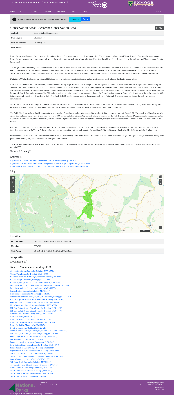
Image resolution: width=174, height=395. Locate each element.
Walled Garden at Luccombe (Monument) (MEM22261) (31, 368)
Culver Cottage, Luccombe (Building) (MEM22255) (30, 280)
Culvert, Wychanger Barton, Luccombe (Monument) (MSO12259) (35, 282)
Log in (158, 11)
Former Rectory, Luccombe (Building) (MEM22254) (30, 291)
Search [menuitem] (74, 11)
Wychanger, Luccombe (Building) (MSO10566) (28, 376)
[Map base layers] (12, 182)
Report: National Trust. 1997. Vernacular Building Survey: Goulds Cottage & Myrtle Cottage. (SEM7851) (50, 164)
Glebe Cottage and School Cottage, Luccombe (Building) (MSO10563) (37, 299)
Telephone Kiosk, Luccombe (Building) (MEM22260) (30, 362)
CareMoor (97, 4)
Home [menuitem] (12, 11)
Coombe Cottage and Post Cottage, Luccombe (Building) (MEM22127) (37, 277)
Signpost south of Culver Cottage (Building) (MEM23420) (32, 348)
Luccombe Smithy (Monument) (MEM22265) (27, 325)
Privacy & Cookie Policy (45, 394)
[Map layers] (12, 178)
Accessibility (159, 389)
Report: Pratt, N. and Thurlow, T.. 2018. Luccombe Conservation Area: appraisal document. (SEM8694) (49, 166)
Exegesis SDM (159, 383)
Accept (85, 19)
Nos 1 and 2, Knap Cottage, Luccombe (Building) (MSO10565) (34, 334)
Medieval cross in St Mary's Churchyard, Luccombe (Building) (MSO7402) (38, 331)
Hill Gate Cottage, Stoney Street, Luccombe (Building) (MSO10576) (36, 311)
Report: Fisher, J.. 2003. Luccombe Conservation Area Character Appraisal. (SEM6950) (43, 161)
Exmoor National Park (140, 4)
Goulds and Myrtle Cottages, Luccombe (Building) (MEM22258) (34, 302)
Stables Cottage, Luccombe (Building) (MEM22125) (30, 359)
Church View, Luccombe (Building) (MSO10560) (29, 274)
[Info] (12, 186)
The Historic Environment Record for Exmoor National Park (39, 2)
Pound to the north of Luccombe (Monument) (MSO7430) (32, 342)
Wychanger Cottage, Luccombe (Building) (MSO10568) (31, 373)
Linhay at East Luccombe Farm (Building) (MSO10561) (31, 314)
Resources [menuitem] (61, 11)
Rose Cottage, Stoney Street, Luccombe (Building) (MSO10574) (34, 345)
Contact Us (43, 383)
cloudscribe (160, 387)
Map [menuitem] (85, 11)
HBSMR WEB (152, 385)
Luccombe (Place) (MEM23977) (22, 317)
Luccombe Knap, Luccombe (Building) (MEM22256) (30, 319)
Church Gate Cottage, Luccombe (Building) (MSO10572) (32, 271)
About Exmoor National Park (49, 385)
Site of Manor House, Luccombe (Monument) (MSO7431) (32, 353)
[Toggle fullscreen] (160, 176)
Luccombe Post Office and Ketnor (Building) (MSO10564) (32, 322)
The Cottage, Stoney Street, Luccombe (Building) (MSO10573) (34, 365)
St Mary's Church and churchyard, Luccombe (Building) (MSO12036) (36, 356)
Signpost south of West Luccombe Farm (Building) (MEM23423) (34, 351)
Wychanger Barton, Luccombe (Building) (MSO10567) (31, 371)
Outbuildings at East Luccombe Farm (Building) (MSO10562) (33, 336)
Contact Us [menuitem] (48, 11)
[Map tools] (12, 191)
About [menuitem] (22, 11)
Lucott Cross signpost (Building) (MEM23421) (28, 328)
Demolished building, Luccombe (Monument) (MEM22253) (33, 288)
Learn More (74, 19)
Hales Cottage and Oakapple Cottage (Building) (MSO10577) (33, 305)
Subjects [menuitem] (34, 11)
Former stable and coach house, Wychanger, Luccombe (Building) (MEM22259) (40, 297)
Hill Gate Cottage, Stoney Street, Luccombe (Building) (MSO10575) (36, 308)
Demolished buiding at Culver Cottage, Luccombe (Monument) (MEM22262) (39, 285)
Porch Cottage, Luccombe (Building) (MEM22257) (29, 339)
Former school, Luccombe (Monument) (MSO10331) (30, 294)
